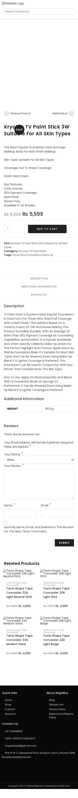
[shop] (22, 705)
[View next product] (71, 113)
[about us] (22, 714)
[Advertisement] (39, 60)
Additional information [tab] (39, 286)
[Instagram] (8, 767)
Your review (14, 466)
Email (46, 505)
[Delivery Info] (61, 705)
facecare (18, 255)
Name (9, 505)
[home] (22, 700)
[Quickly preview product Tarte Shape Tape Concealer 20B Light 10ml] (73, 576)
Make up (47, 255)
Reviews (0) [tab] (39, 294)
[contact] (22, 709)
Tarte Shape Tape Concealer (16, 584)
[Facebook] (4, 767)
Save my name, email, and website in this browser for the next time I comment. (39, 529)
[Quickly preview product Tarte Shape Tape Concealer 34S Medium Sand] (36, 623)
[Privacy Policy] (61, 709)
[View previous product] (7, 113)
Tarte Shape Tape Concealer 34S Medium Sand (19, 640)
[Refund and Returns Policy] (61, 715)
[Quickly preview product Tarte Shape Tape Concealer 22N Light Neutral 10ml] (36, 576)
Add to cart (47, 229)
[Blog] (61, 700)
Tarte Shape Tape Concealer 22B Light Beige (56, 640)
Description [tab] (39, 278)
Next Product (60, 113)
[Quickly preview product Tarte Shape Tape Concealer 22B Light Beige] (73, 623)
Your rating (13, 454)
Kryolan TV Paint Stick (32, 251)
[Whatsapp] (13, 767)
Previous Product (21, 113)
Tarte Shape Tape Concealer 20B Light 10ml (56, 592)
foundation (33, 255)
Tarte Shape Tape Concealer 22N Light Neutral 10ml (19, 592)
